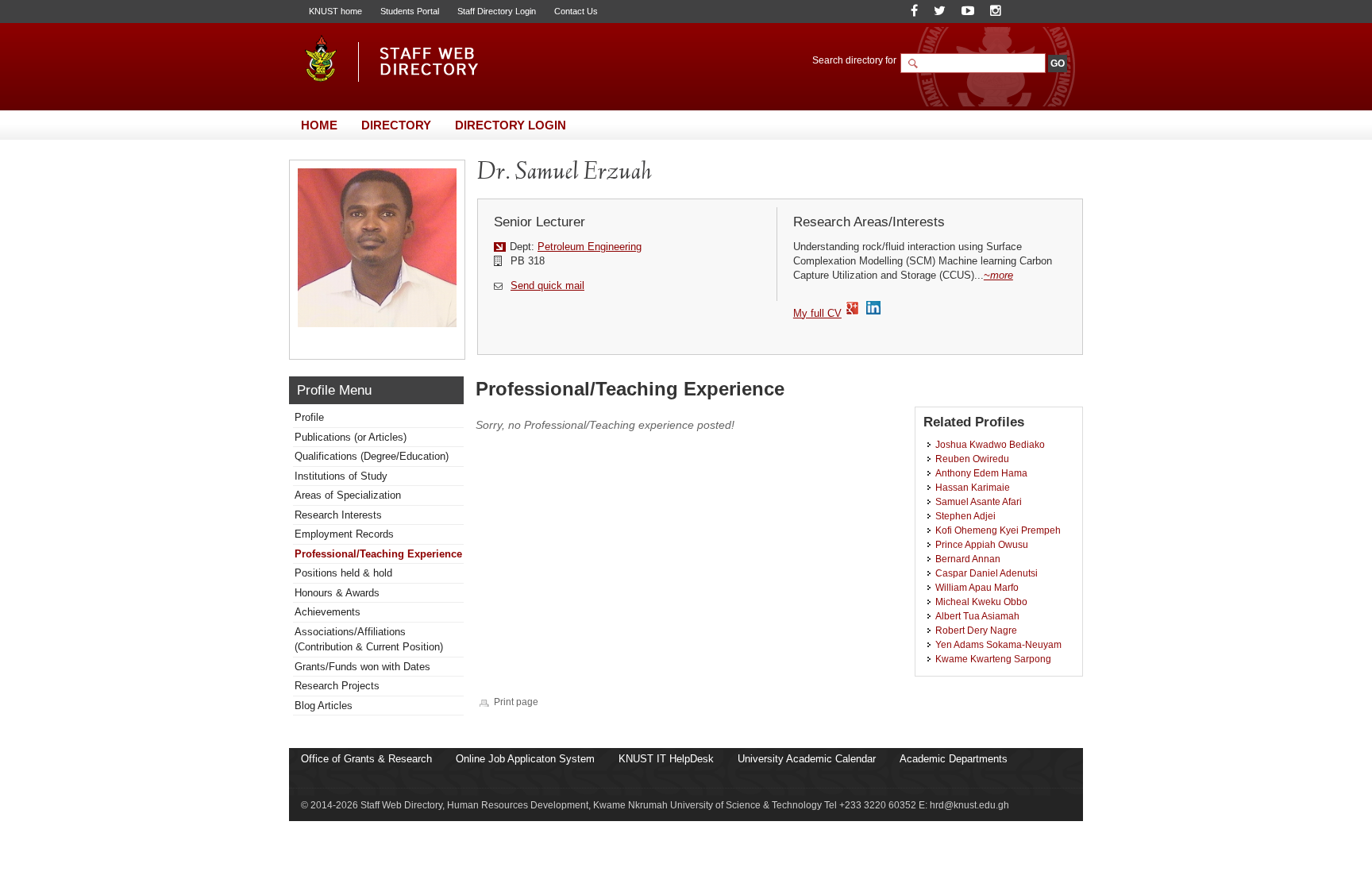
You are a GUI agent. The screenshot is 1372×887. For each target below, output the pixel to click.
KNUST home (335, 11)
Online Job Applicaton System (525, 759)
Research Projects (337, 686)
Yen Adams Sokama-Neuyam (998, 644)
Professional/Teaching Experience (378, 554)
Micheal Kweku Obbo (981, 601)
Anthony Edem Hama (981, 473)
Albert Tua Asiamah (977, 616)
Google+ (853, 309)
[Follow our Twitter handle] (940, 10)
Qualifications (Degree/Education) (372, 456)
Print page (516, 701)
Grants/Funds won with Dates (362, 667)
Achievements (327, 612)
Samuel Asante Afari (978, 501)
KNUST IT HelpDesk (666, 759)
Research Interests (338, 515)
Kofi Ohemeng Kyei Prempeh (998, 530)
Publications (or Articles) (351, 437)
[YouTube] (968, 10)
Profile (309, 417)
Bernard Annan (967, 558)
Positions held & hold (343, 573)
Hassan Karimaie (972, 487)
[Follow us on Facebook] (914, 10)
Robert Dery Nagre (976, 630)
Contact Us (576, 11)
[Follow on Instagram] (995, 10)
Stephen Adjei (965, 516)
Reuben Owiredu (972, 458)
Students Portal (409, 11)
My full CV (817, 313)
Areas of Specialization (348, 495)
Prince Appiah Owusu (981, 544)
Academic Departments (954, 759)
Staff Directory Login (496, 11)
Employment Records (344, 534)
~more (998, 275)
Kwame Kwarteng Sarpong (993, 659)
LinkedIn (875, 309)
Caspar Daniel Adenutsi (986, 573)
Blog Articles (324, 706)
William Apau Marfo (977, 587)
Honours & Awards (337, 593)
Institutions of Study (341, 476)
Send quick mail (547, 285)
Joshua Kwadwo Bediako (990, 444)
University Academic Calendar (807, 759)
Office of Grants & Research (366, 759)
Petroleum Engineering (590, 247)
